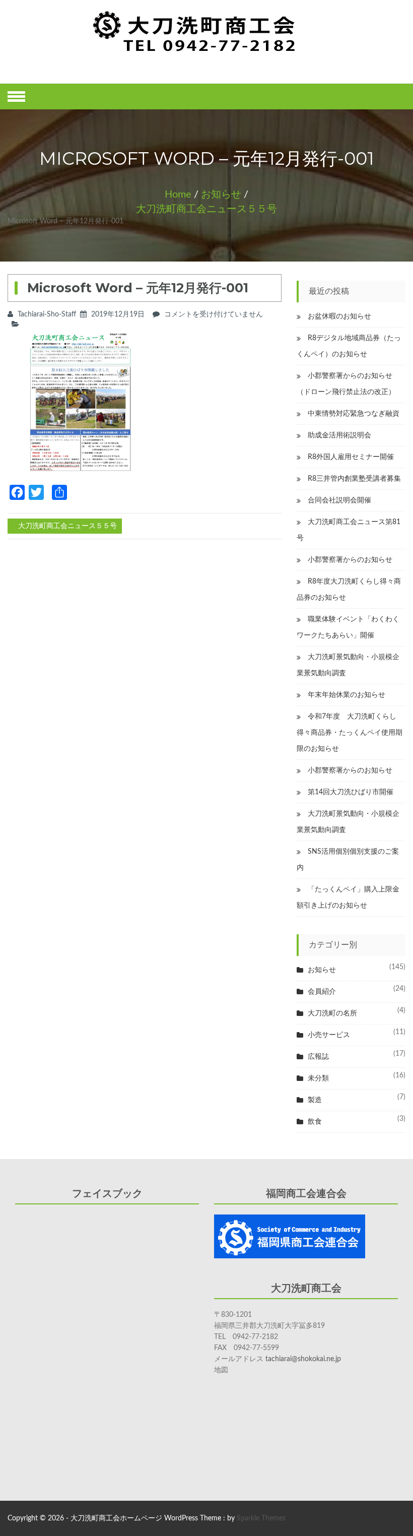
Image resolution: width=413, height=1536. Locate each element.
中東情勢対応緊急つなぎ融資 (353, 413)
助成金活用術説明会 (339, 435)
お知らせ (221, 194)
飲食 (315, 1121)
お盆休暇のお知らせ (339, 316)
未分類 (318, 1078)
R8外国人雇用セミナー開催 (351, 457)
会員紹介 (322, 991)
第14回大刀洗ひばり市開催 (350, 792)
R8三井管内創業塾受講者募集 (354, 478)
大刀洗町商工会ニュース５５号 (206, 209)
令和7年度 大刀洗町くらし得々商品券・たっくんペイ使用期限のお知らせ (349, 732)
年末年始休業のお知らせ (346, 694)
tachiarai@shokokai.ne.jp (303, 1359)
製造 (315, 1100)
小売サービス (329, 1035)
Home (178, 194)
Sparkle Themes (261, 1518)
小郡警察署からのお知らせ (350, 559)
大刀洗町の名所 (332, 1013)
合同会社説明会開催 (339, 500)
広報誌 (318, 1056)
